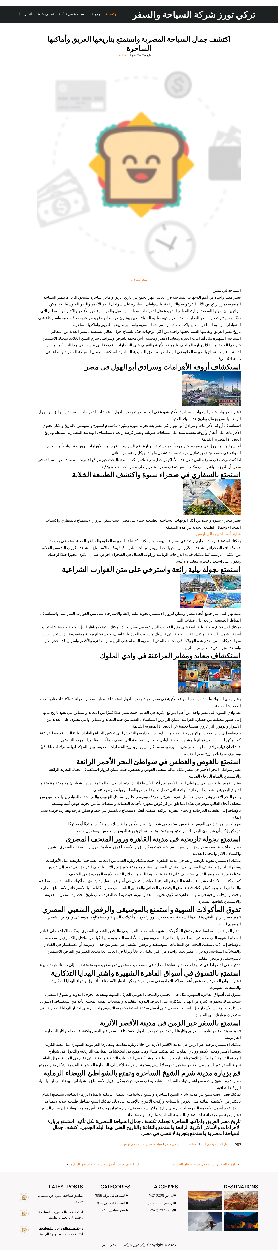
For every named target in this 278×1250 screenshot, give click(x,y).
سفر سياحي (139, 279)
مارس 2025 (164, 1196)
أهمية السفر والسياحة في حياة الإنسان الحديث (204, 1164)
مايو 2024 (166, 1210)
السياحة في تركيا (114, 1196)
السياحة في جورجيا (113, 1203)
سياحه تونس (154, 1144)
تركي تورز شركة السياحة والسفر (194, 14)
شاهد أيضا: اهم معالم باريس (218, 533)
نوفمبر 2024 (164, 1203)
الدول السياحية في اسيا (215, 1144)
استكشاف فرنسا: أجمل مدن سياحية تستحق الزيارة (105, 1164)
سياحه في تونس (133, 1144)
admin (124, 55)
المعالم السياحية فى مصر (181, 1144)
